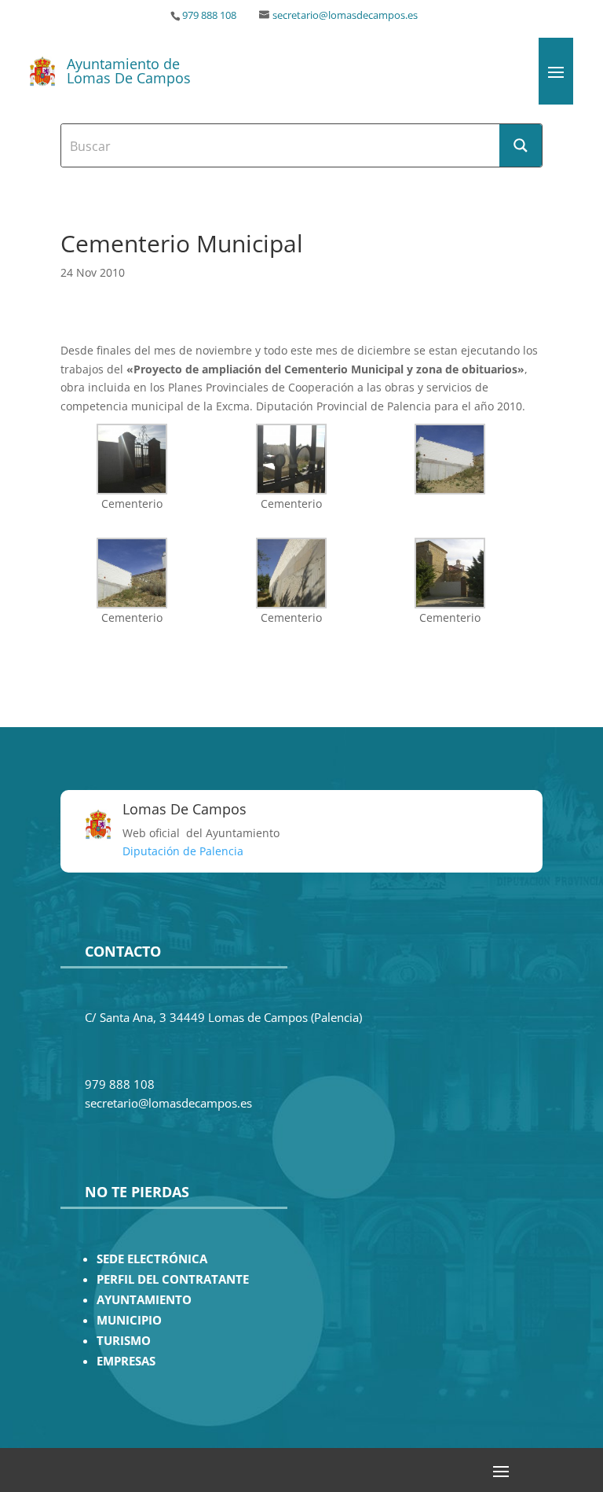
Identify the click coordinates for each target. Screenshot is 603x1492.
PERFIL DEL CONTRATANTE (173, 1279)
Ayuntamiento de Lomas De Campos (129, 70)
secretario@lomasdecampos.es (345, 15)
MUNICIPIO (129, 1320)
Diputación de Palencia (182, 850)
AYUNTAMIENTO (144, 1300)
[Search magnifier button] (520, 145)
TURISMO (124, 1340)
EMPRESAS (126, 1361)
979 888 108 (209, 15)
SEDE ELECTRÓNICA (152, 1259)
